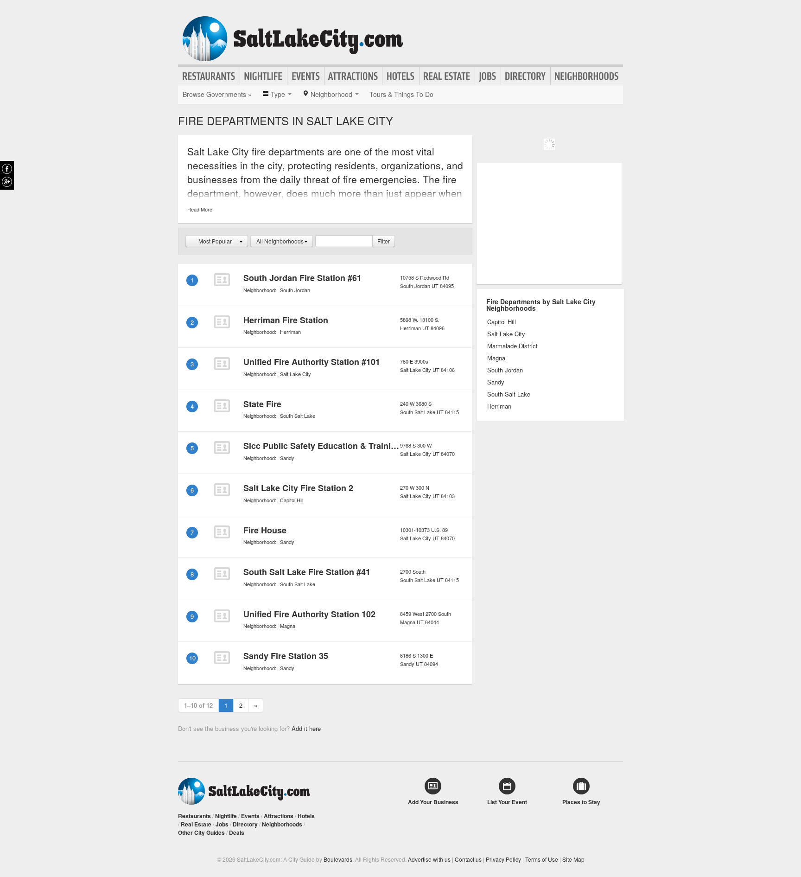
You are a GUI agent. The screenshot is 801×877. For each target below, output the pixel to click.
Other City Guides (201, 832)
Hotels (400, 76)
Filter (383, 241)
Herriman (290, 331)
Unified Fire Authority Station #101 (311, 362)
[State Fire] (221, 405)
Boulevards (338, 859)
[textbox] (344, 241)
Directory (525, 76)
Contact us (468, 859)
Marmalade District (512, 346)
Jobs (488, 76)
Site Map (573, 859)
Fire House (264, 530)
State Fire (262, 404)
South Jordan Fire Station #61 (302, 278)
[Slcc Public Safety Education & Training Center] (221, 447)
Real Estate (447, 76)
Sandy (287, 457)
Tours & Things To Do (401, 94)
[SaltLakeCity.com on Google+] (7, 182)
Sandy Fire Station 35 (285, 656)
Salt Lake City (295, 374)
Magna (287, 625)
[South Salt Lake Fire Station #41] (221, 573)
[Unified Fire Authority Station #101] (221, 363)
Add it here (306, 728)
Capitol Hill (291, 500)
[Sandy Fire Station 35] (221, 657)
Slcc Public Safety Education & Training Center (336, 446)
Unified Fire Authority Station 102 (309, 614)
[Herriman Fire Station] (221, 321)
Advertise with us (429, 859)
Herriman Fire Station (285, 320)
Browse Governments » (217, 94)
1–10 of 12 (198, 705)
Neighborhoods (587, 76)
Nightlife (263, 76)
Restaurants (209, 76)
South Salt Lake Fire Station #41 (306, 572)
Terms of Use (541, 859)
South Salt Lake (297, 415)
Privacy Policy (503, 859)
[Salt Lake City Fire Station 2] (221, 489)
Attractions (353, 76)
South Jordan (295, 290)
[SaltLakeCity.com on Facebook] (7, 169)
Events (305, 76)
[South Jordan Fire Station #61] (221, 279)
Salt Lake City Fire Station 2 (298, 488)
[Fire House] (221, 531)
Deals (236, 832)
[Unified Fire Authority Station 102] (221, 615)
